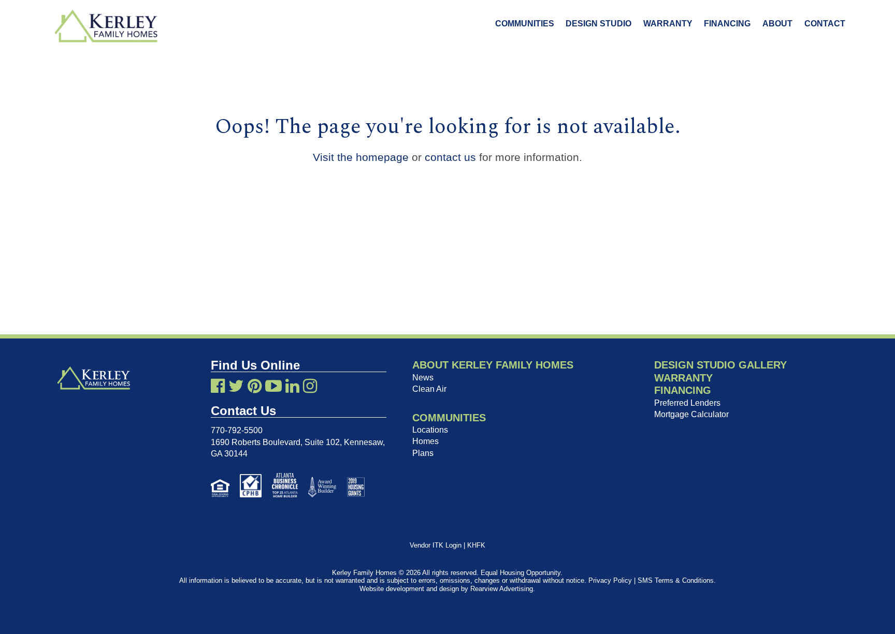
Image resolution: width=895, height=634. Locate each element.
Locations (430, 429)
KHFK (476, 545)
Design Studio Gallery (720, 365)
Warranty (667, 23)
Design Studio (598, 23)
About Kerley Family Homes (492, 365)
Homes (425, 441)
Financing (727, 23)
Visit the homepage (361, 157)
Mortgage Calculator (691, 414)
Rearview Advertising (501, 589)
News (423, 377)
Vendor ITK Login (435, 545)
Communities (524, 23)
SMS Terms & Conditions (676, 580)
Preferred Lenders (687, 403)
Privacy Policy (610, 580)
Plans (423, 453)
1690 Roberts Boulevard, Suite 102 (275, 442)
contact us (450, 157)
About (777, 23)
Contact (824, 23)
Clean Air (429, 389)
